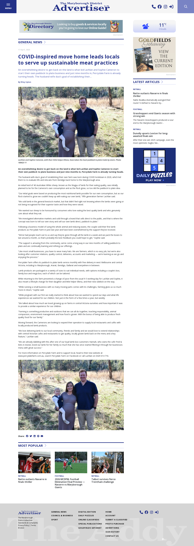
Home (109, 512)
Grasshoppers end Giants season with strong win (154, 115)
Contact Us (112, 536)
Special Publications (90, 523)
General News (30, 42)
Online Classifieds (88, 519)
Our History (113, 532)
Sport (54, 519)
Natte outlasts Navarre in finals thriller (32, 480)
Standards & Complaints (28, 523)
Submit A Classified (116, 519)
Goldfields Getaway (89, 528)
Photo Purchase (115, 523)
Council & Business (62, 515)
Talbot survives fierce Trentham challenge (103, 480)
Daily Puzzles (86, 515)
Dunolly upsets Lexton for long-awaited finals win (150, 135)
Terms (33, 525)
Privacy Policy (23, 525)
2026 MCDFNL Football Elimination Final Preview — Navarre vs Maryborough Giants (70, 483)
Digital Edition (87, 512)
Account (111, 515)
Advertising (112, 528)
